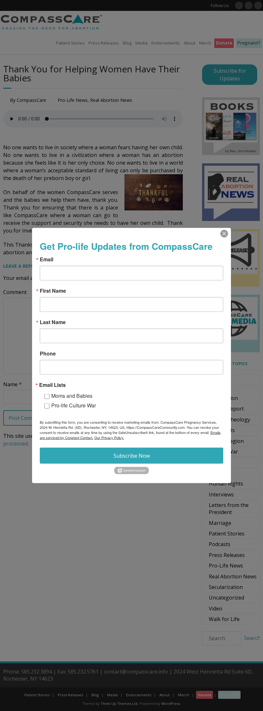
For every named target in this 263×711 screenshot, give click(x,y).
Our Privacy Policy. (109, 437)
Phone (48, 353)
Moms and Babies (71, 395)
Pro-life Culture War (73, 405)
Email (46, 259)
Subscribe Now (132, 455)
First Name (53, 290)
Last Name (53, 322)
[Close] (224, 234)
